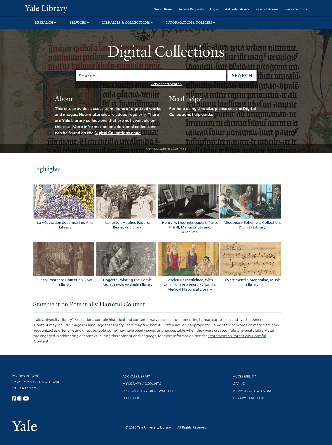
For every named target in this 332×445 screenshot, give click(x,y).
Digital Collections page (117, 132)
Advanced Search (166, 84)
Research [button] (44, 22)
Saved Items (163, 9)
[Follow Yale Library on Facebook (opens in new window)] (14, 398)
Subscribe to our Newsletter (149, 391)
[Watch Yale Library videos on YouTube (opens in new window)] (26, 398)
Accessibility (244, 376)
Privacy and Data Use (252, 391)
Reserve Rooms (266, 9)
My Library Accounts (141, 383)
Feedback (130, 398)
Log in (214, 9)
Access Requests (191, 9)
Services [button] (78, 22)
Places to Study (296, 9)
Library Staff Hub (248, 398)
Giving (239, 383)
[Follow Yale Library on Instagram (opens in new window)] (19, 398)
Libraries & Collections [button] (126, 22)
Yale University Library (46, 8)
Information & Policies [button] (189, 22)
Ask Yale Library (237, 9)
